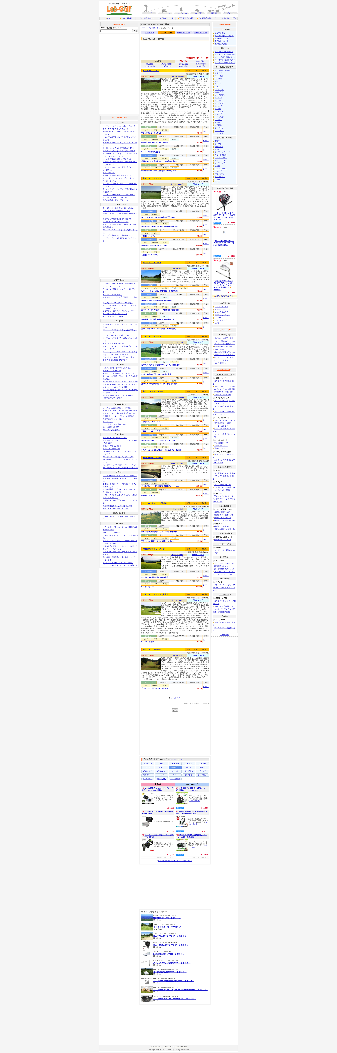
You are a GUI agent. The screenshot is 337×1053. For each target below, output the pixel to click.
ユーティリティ (221, 163)
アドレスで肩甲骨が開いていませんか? (118, 175)
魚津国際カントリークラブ (154, 549)
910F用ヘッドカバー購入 (112, 295)
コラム (118, 472)
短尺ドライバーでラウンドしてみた (116, 211)
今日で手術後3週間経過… (224, 347)
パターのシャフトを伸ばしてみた (115, 222)
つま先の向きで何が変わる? (225, 487)
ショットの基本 (224, 467)
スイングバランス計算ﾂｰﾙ (225, 54)
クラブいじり (118, 204)
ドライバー (219, 73)
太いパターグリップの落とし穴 (115, 314)
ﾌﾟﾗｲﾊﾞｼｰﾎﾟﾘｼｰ (230, 13)
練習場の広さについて (222, 518)
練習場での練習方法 (222, 526)
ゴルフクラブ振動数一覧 (223, 606)
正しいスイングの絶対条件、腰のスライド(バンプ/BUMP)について (224, 499)
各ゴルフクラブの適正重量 (224, 389)
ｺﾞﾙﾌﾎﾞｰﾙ (218, 98)
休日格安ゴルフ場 (167, 18)
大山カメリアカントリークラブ (155, 391)
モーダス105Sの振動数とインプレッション (119, 373)
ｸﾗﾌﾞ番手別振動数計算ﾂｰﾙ (225, 63)
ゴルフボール (220, 177)
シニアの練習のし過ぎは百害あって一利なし (120, 476)
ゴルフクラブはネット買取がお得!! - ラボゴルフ (174, 999)
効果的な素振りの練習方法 (224, 529)
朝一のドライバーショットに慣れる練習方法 (120, 411)
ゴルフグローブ (221, 158)
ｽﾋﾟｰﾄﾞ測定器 (220, 95)
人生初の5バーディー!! (111, 449)
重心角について (220, 448)
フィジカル (224, 557)
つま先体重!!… (220, 363)
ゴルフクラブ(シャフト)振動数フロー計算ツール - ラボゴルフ (180, 990)
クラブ (118, 321)
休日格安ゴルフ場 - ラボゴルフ (167, 918)
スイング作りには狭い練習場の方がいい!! (119, 413)
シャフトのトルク (221, 426)
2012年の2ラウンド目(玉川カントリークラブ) (120, 468)
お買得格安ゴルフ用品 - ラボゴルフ (169, 954)
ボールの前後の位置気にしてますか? (117, 159)
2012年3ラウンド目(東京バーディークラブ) (119, 465)
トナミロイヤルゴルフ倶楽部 (155, 503)
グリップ (218, 114)
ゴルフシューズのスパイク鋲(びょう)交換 (119, 311)
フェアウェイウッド (222, 152)
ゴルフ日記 (197, 13)
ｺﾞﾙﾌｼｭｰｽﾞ (219, 106)
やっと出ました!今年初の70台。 (115, 438)
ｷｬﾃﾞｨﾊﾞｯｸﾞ (219, 117)
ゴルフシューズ (221, 169)
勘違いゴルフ (118, 513)
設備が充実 (183, 64)
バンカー (218, 318)
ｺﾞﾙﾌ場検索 (149, 33)
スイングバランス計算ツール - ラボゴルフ (171, 963)
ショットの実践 (224, 533)
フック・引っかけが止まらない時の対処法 (119, 195)
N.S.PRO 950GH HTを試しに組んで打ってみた (120, 382)
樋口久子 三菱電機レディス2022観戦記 (118, 563)
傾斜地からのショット (222, 540)
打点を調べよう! (109, 173)
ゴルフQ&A (223, 579)
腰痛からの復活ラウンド (112, 446)
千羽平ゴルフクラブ (151, 71)
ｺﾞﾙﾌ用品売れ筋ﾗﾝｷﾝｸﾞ (207, 18)
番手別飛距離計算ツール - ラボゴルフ (170, 972)
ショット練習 (224, 506)
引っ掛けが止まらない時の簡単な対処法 (118, 148)
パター (217, 87)
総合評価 (149, 64)
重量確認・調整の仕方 (222, 395)
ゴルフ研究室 (224, 595)
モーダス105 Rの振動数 (112, 371)
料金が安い (200, 61)
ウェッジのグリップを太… (224, 357)
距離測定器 (219, 92)
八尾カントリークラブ (152, 337)
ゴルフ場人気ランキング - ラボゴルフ (170, 936)
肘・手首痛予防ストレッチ (224, 569)
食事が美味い (201, 64)
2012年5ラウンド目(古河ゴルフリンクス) (118, 457)
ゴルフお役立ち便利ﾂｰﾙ (224, 52)
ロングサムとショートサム (224, 473)
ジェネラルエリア (221, 312)
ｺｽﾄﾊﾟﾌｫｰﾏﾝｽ (167, 66)
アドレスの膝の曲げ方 (222, 485)
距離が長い (183, 66)
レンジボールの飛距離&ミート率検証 (117, 408)
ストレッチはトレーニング (224, 563)
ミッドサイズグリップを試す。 (115, 316)
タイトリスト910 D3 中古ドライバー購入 (118, 357)
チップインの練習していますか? (115, 197)
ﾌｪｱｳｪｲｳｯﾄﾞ (219, 76)
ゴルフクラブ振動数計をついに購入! (117, 219)
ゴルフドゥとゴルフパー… (224, 349)
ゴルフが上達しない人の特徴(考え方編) (118, 506)
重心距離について (221, 443)
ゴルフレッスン (166, 13)
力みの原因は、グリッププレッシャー (117, 200)
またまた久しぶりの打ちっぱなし (115, 424)
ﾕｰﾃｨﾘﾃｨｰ (218, 79)
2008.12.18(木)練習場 (111, 427)
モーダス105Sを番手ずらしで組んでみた (118, 208)
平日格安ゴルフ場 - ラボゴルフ (167, 927)
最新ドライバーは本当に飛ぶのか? (116, 509)
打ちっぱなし (108, 422)
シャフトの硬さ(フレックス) (225, 420)
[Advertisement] (119, 74)
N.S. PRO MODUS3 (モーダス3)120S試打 (118, 395)
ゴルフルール (182, 13)
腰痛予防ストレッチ (222, 566)
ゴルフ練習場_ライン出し (113, 419)
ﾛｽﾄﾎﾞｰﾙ (218, 101)
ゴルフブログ (150, 13)
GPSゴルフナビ (220, 174)
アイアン (218, 81)
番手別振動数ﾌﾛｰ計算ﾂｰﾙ (224, 423)
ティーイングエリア (222, 309)
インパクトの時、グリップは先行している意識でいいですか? (224, 587)
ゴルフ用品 (118, 280)
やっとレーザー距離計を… (224, 344)
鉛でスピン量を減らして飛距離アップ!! (118, 235)
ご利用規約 (213, 13)
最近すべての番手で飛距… (224, 338)
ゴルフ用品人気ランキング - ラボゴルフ (171, 945)
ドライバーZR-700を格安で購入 (115, 360)
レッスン (118, 123)
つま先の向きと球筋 (222, 490)
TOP (108, 18)
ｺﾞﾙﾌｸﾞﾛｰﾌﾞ (219, 103)
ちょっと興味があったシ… (224, 341)
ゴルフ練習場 (118, 404)
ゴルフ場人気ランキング (224, 36)
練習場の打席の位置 (222, 512)
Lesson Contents (223, 370)
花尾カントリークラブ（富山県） (156, 594)
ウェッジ (218, 84)
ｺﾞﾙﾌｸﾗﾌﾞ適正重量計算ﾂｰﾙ (225, 57)
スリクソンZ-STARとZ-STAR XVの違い (118, 303)
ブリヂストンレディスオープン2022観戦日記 (120, 565)
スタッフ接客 (166, 64)
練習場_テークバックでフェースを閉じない (119, 416)
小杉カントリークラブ (152, 178)
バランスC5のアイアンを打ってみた (117, 335)
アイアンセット (221, 160)
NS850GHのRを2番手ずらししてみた (117, 368)
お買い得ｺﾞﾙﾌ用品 (229, 18)
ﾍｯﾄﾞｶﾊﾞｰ (218, 120)
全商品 (217, 141)
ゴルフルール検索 (221, 307)
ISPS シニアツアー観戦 (111, 533)
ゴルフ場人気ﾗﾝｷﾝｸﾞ (147, 18)
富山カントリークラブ (152, 263)
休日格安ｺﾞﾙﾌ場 (183, 33)
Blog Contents (117, 118)
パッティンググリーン (223, 320)
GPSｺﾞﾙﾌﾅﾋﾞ (219, 90)
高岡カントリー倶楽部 (152, 650)
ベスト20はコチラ (178, 759)
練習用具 (218, 125)
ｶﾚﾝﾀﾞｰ (206, 131)
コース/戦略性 (149, 66)
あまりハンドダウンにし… (224, 360)
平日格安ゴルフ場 (186, 18)
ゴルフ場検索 (126, 18)
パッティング (224, 544)
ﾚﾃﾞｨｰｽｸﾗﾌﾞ (219, 131)
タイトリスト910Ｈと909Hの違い (115, 344)
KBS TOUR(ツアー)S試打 (112, 398)
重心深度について (221, 446)
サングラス (219, 112)
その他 (118, 523)
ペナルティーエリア (222, 315)
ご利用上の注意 (221, 44)
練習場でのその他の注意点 (224, 520)
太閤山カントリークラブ (153, 458)
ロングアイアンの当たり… (224, 355)
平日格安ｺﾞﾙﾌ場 (200, 33)
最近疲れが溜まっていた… (224, 352)
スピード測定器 (221, 155)
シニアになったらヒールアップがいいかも (119, 151)
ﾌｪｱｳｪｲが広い (200, 66)
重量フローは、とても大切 (224, 386)
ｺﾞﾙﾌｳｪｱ (218, 109)
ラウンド (118, 434)
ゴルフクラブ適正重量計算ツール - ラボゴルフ (173, 981)
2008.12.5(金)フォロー (111, 430)
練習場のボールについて (223, 515)
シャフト (118, 364)
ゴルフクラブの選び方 (223, 375)
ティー (217, 122)
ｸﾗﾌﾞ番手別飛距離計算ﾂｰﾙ (225, 60)
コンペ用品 (219, 128)
